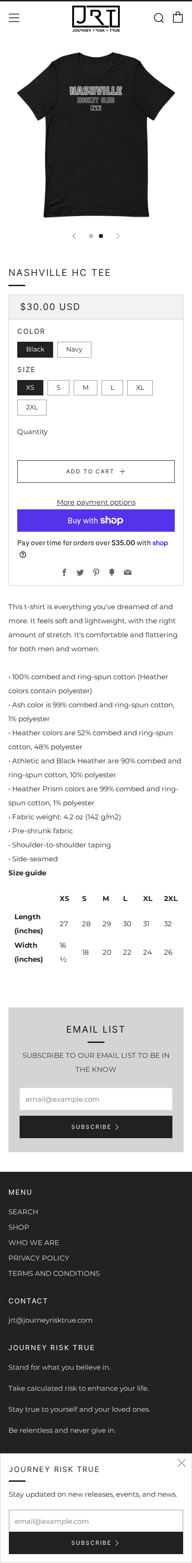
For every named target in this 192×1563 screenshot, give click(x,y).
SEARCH (23, 1211)
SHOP (18, 1227)
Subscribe (91, 1126)
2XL (32, 407)
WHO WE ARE (33, 1242)
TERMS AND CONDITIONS (54, 1273)
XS (30, 387)
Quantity (32, 431)
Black (35, 349)
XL (140, 387)
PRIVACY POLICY (38, 1257)
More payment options (96, 502)
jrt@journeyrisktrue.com (50, 1320)
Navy (74, 349)
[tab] (91, 236)
